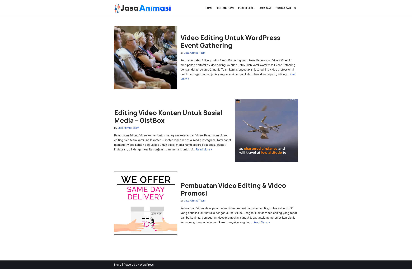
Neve (117, 264)
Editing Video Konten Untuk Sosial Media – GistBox (168, 116)
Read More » (204, 149)
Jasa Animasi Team (194, 52)
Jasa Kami (265, 8)
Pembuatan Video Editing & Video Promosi (233, 189)
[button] (254, 8)
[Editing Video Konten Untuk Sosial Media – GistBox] (266, 130)
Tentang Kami (225, 8)
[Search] (295, 8)
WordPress (147, 264)
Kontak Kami (283, 8)
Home (209, 8)
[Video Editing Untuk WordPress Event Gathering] (145, 57)
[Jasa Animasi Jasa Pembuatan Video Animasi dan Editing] (142, 8)
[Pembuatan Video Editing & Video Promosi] (145, 203)
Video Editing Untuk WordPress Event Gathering (231, 41)
